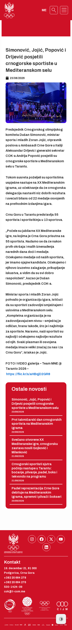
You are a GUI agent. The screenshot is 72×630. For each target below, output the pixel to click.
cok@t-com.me (14, 591)
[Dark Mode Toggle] (61, 619)
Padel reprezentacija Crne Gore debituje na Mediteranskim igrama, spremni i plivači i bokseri (36, 492)
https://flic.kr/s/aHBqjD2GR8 (28, 374)
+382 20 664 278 (15, 577)
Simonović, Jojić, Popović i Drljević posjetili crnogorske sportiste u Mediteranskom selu (35, 404)
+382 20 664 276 (15, 582)
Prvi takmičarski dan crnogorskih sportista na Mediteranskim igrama (37, 424)
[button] (64, 10)
